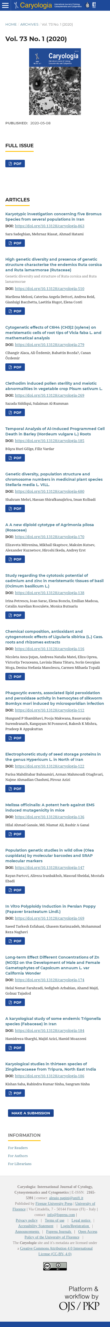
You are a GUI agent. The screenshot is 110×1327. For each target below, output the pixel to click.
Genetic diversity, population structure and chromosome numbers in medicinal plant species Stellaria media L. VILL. (54, 479)
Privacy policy (27, 1220)
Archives (29, 24)
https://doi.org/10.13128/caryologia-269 (49, 395)
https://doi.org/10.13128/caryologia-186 (49, 1075)
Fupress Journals (59, 1232)
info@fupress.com (61, 1215)
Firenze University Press (54, 1204)
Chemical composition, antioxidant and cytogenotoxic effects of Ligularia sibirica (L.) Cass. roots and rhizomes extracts (54, 637)
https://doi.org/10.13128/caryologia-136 (49, 816)
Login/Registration (75, 1226)
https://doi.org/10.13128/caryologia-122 (49, 766)
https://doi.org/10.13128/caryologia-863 (49, 225)
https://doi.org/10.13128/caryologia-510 (49, 288)
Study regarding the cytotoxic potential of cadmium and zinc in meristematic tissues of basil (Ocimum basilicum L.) (54, 581)
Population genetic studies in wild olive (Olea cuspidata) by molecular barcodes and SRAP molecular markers (49, 855)
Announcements (27, 1232)
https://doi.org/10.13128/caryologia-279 (49, 344)
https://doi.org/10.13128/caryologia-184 (49, 1030)
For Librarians (20, 1163)
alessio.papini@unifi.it (66, 1198)
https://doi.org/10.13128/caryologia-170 (49, 536)
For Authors (18, 1155)
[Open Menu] (5, 5)
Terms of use (54, 1220)
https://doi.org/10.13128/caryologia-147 (49, 867)
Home (11, 24)
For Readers (18, 1147)
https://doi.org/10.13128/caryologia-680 (49, 491)
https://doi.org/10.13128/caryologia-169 (49, 918)
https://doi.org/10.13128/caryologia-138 (49, 592)
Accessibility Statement (35, 1226)
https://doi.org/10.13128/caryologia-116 (49, 648)
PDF (17, 163)
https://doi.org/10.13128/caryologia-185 (49, 440)
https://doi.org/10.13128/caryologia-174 (49, 979)
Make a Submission (30, 1113)
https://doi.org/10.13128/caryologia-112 (49, 710)
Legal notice (81, 1220)
